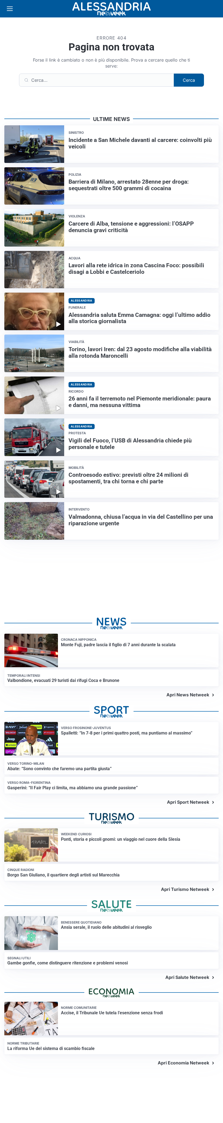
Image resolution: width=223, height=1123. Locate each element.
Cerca (189, 80)
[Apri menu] (9, 9)
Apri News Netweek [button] (187, 694)
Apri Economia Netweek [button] (183, 1063)
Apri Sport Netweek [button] (188, 802)
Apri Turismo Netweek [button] (185, 889)
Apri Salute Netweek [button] (187, 977)
